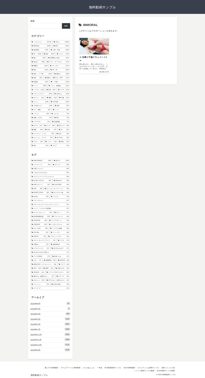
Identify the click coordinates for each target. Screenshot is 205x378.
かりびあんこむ (89, 368)
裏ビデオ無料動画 (51, 368)
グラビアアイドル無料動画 (70, 368)
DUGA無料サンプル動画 (166, 371)
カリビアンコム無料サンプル (148, 368)
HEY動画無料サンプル (113, 368)
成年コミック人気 (168, 368)
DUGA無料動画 (129, 368)
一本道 (99, 368)
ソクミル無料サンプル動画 (144, 371)
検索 (32, 21)
